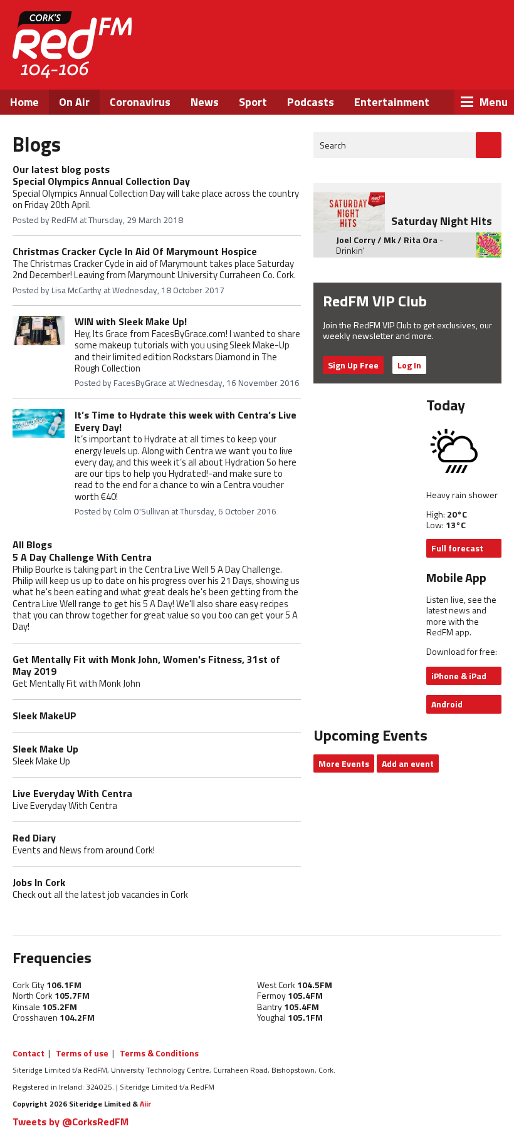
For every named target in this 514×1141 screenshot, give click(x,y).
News (205, 101)
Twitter (404, 68)
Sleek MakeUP (44, 715)
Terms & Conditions (159, 1053)
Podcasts (310, 101)
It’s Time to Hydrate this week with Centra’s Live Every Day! (185, 421)
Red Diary (34, 837)
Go (488, 145)
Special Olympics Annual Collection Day (101, 181)
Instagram (438, 68)
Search (333, 145)
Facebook (370, 68)
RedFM (72, 44)
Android (447, 704)
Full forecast (457, 548)
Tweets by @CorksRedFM (70, 1121)
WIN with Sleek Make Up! (131, 321)
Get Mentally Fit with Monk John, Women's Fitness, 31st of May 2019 (146, 665)
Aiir (145, 1104)
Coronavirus (140, 101)
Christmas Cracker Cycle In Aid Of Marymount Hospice (135, 251)
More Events (343, 763)
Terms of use (82, 1053)
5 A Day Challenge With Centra (82, 557)
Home (24, 101)
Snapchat (471, 68)
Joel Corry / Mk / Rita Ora (387, 239)
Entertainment (391, 101)
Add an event (408, 763)
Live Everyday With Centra (72, 793)
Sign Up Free (353, 365)
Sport (253, 101)
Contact (29, 1053)
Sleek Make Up (45, 748)
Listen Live (421, 31)
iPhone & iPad (458, 675)
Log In (409, 365)
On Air (74, 101)
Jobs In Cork (39, 882)
